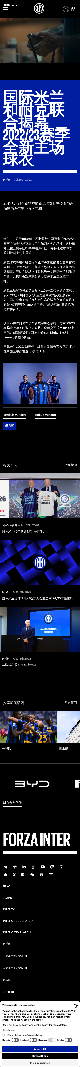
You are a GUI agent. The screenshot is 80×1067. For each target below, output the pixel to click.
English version (14, 415)
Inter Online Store (16, 921)
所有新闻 (70, 465)
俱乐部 (9, 426)
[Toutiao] (51, 874)
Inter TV (9, 909)
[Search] (74, 8)
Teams (7, 897)
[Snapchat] (5, 874)
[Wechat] (32, 874)
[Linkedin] (24, 867)
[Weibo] (14, 867)
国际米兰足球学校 (13, 968)
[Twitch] (52, 867)
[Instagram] (61, 867)
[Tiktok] (33, 867)
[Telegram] (5, 867)
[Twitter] (14, 874)
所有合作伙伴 (12, 803)
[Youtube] (42, 867)
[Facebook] (23, 874)
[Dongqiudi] (41, 874)
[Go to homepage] (39, 8)
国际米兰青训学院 (13, 955)
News (6, 886)
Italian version (45, 415)
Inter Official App (15, 932)
